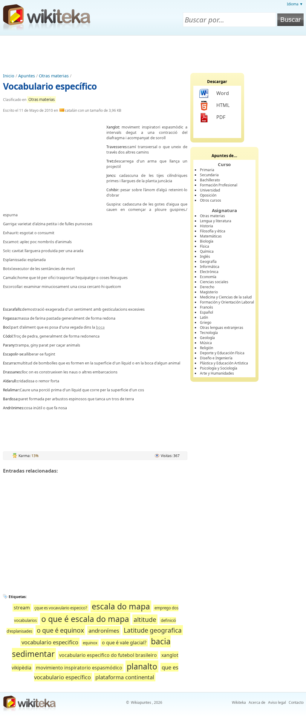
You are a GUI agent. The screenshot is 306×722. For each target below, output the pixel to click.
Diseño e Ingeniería (216, 358)
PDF (220, 117)
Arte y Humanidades (217, 373)
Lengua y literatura (215, 220)
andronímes (103, 630)
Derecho (207, 286)
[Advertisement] (153, 52)
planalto (142, 666)
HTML (223, 105)
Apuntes (26, 76)
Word (222, 93)
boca (100, 327)
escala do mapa (121, 606)
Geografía (208, 261)
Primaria (207, 169)
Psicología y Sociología (218, 368)
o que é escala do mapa (85, 619)
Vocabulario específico (50, 86)
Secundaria (209, 174)
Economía (208, 276)
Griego (205, 322)
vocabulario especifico (50, 642)
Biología (206, 241)
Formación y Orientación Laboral (227, 302)
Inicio (8, 76)
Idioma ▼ (295, 4)
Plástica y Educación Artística (224, 363)
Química (207, 251)
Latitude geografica (153, 630)
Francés (206, 307)
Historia (206, 226)
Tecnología (209, 332)
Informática (209, 266)
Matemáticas (211, 236)
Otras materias (54, 76)
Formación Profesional (218, 185)
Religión (206, 347)
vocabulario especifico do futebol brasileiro (108, 655)
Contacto (296, 702)
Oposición (208, 195)
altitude (145, 619)
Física (204, 246)
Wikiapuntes (141, 702)
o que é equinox (60, 630)
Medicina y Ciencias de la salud (226, 297)
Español (206, 312)
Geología (207, 337)
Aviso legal (277, 702)
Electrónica (209, 271)
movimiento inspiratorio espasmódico (79, 667)
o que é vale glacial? (124, 642)
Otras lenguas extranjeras (221, 327)
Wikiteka (239, 702)
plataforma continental (124, 677)
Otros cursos (210, 200)
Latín (204, 317)
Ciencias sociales (214, 281)
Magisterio (209, 292)
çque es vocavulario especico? (60, 608)
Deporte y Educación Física (222, 352)
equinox (90, 643)
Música (206, 342)
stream (22, 607)
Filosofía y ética (212, 231)
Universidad (210, 190)
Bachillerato (210, 180)
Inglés (205, 256)
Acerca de (257, 702)
